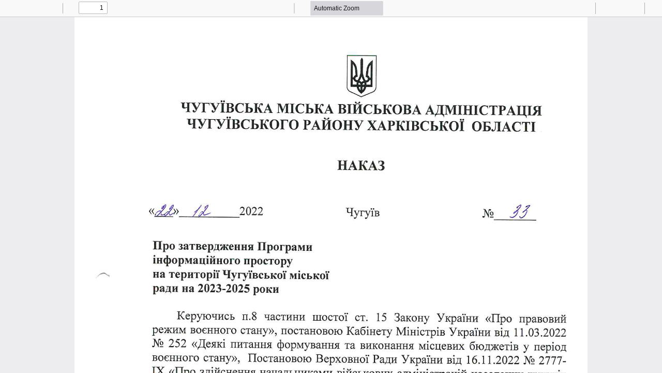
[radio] (557, 8)
